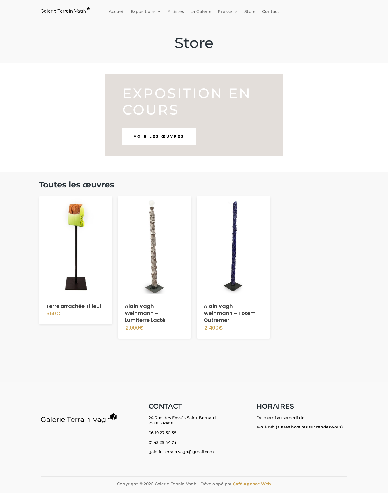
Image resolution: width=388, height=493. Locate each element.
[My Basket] (289, 10)
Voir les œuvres (159, 136)
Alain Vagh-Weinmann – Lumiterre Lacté (145, 313)
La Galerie (201, 11)
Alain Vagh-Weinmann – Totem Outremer (230, 313)
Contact (270, 11)
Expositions (143, 11)
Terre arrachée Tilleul (73, 306)
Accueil (116, 11)
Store (250, 11)
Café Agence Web (252, 483)
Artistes (176, 11)
